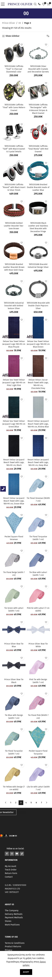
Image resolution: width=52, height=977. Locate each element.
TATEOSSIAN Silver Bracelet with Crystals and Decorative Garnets (38, 69)
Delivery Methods (13, 914)
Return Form (11, 873)
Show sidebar (12, 36)
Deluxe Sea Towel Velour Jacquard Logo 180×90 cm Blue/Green (38, 344)
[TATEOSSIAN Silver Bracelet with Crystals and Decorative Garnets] (38, 52)
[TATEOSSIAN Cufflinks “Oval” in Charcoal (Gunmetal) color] (14, 52)
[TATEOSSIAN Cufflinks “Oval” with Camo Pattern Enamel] (14, 91)
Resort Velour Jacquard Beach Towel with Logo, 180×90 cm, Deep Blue (38, 462)
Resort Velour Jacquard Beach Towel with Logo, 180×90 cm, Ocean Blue (13, 501)
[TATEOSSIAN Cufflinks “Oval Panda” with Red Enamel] (38, 132)
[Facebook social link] (7, 854)
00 (19, 23)
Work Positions (12, 924)
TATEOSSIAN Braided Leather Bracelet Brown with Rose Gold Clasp (13, 267)
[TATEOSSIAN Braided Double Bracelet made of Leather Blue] (38, 170)
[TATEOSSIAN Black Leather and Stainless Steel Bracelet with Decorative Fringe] (38, 209)
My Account (10, 866)
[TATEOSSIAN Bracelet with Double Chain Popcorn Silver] (38, 289)
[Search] (36, 4)
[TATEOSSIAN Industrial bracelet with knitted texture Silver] (14, 289)
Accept (26, 972)
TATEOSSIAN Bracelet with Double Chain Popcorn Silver (38, 306)
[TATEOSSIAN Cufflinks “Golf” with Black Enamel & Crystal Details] (14, 132)
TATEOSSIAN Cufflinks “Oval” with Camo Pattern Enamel (13, 107)
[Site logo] (20, 4)
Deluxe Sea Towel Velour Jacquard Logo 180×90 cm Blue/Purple (13, 344)
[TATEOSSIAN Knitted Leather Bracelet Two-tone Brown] (14, 209)
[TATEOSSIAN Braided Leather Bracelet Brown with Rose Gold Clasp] (14, 250)
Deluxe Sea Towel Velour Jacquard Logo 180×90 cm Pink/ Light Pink (13, 383)
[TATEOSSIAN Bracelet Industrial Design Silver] (38, 250)
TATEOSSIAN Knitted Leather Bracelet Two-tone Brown (14, 226)
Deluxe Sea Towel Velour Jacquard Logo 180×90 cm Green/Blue (13, 424)
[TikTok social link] (22, 854)
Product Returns (13, 946)
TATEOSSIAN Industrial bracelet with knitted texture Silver (14, 306)
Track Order (11, 869)
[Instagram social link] (12, 854)
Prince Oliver (8, 23)
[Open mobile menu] (3, 4)
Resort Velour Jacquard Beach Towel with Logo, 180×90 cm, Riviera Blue (38, 424)
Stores (8, 921)
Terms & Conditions (14, 943)
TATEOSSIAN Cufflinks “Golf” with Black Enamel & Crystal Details (14, 149)
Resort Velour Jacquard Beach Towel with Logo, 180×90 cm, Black (13, 462)
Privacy (8, 950)
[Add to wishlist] (21, 44)
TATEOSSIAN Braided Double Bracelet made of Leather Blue (38, 187)
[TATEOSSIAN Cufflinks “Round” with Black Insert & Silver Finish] (14, 170)
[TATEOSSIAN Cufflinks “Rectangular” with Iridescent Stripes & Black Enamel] (38, 91)
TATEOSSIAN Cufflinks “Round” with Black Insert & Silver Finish (13, 187)
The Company (11, 910)
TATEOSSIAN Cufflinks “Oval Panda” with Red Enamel (38, 149)
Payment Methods (14, 917)
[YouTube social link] (17, 854)
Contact (9, 877)
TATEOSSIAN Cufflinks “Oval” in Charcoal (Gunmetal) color (13, 69)
